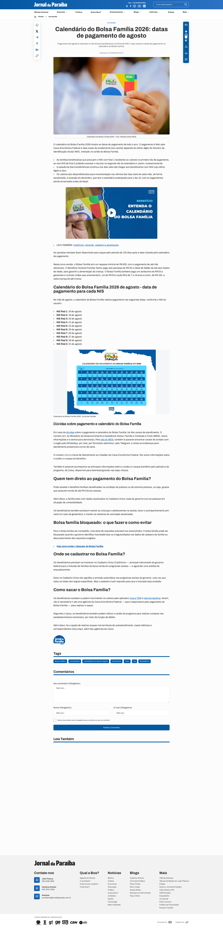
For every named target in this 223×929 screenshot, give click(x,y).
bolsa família (60, 661)
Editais (171, 12)
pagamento (144, 661)
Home (40, 17)
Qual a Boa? (96, 12)
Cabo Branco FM (166, 890)
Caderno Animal (137, 878)
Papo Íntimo (135, 896)
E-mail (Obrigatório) (123, 707)
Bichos (111, 878)
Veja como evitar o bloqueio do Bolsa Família (80, 546)
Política (78, 12)
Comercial (163, 899)
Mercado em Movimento (140, 893)
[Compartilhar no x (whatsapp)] (37, 31)
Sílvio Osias (135, 887)
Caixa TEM (135, 598)
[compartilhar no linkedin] (37, 49)
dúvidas (70, 432)
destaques (116, 661)
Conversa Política (137, 881)
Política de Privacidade (169, 905)
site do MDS (107, 439)
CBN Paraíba (164, 893)
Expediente (164, 896)
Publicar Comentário (111, 728)
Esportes (61, 12)
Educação (112, 887)
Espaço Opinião (166, 908)
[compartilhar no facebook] (37, 43)
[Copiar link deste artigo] (37, 56)
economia (53, 17)
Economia (112, 884)
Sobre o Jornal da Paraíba (170, 887)
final (127, 661)
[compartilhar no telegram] (37, 37)
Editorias (153, 12)
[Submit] (186, 4)
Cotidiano (112, 896)
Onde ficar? (85, 887)
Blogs (136, 12)
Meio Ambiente (114, 905)
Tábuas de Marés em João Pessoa (174, 881)
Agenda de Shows (87, 878)
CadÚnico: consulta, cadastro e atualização (96, 245)
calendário (75, 661)
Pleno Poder (135, 884)
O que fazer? (85, 881)
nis (134, 661)
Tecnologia (112, 902)
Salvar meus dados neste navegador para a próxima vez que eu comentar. (84, 720)
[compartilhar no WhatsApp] (37, 25)
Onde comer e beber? (89, 884)
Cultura (111, 881)
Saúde (110, 899)
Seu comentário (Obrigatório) (66, 683)
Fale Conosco (165, 902)
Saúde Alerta (135, 890)
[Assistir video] (111, 213)
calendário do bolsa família (96, 661)
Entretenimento (116, 12)
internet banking (152, 598)
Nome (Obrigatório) (62, 707)
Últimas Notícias (41, 12)
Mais (185, 12)
